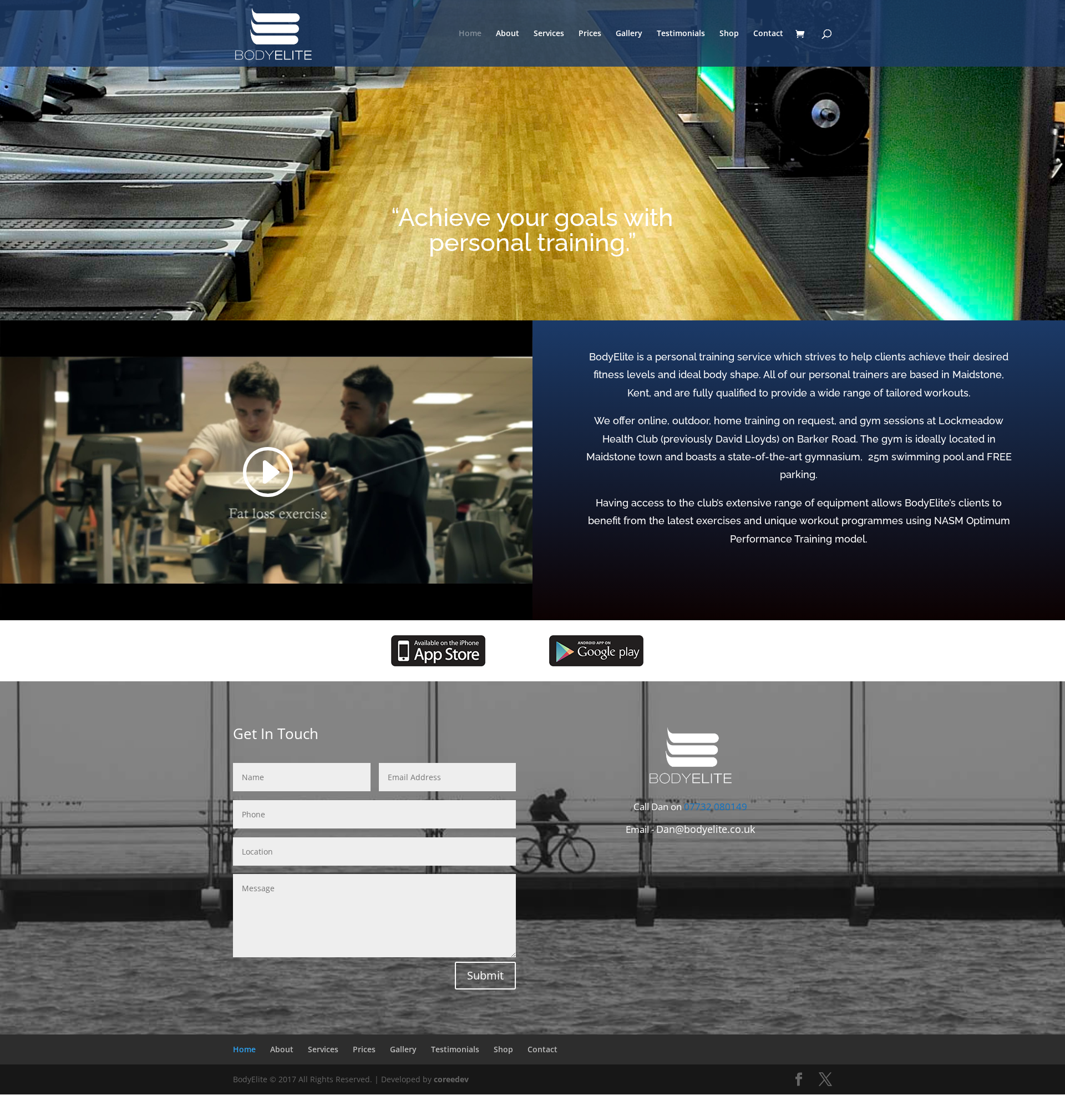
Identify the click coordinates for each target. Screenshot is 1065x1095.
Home (470, 33)
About (507, 33)
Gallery (629, 33)
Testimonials (681, 33)
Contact (768, 33)
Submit (485, 975)
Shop (729, 33)
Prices (590, 33)
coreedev (451, 1079)
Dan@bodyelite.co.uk (705, 829)
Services (549, 33)
